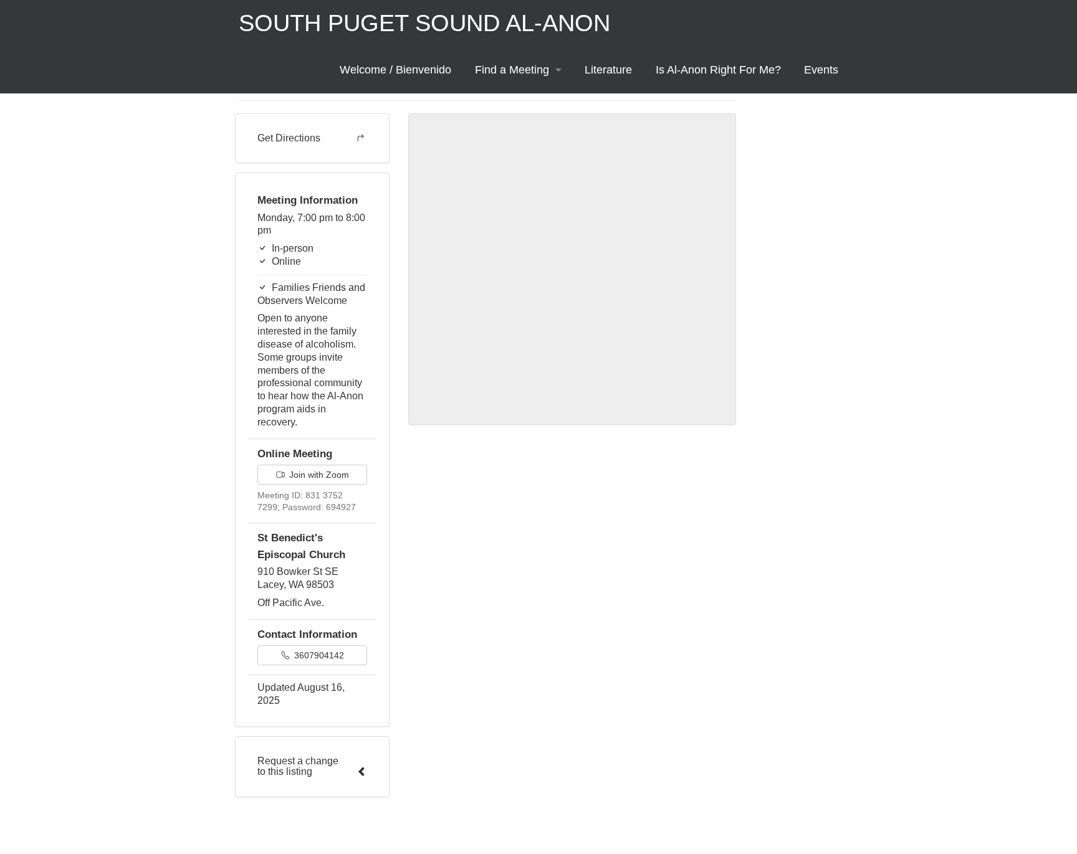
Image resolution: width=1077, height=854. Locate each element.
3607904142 (318, 655)
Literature (608, 70)
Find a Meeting (512, 70)
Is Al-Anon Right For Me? (718, 70)
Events (821, 70)
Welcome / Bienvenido (395, 70)
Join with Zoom (318, 475)
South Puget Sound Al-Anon (424, 23)
